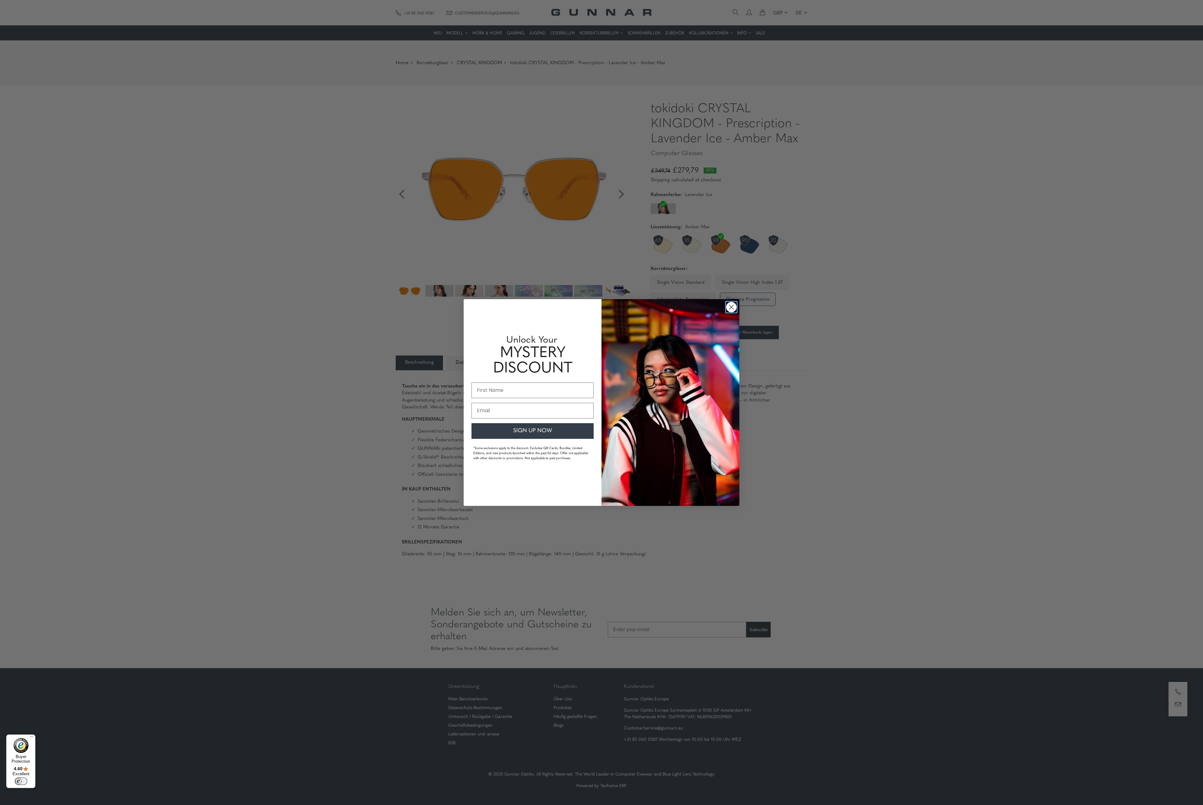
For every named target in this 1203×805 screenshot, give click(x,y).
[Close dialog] (731, 307)
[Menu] (31, 738)
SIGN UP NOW (532, 431)
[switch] (21, 781)
